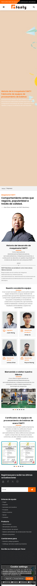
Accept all (29, 578)
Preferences (23, 582)
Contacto (5, 517)
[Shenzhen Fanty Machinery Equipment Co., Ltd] (19, 7)
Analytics (15, 582)
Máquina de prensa (8, 534)
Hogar (4, 502)
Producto (5, 510)
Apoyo (4, 515)
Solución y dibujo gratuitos (10, 541)
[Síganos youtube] (3, 481)
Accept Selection (19, 578)
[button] (13, 409)
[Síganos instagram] (17, 481)
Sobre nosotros (7, 512)
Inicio (3, 188)
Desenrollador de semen (10, 529)
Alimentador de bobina (9, 527)
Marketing (32, 582)
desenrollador (6, 524)
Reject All (8, 578)
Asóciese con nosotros (9, 507)
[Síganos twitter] (13, 481)
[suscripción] (32, 489)
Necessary (7, 582)
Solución (5, 504)
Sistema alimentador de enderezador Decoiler (17, 532)
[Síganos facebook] (8, 481)
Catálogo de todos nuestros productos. (14, 544)
